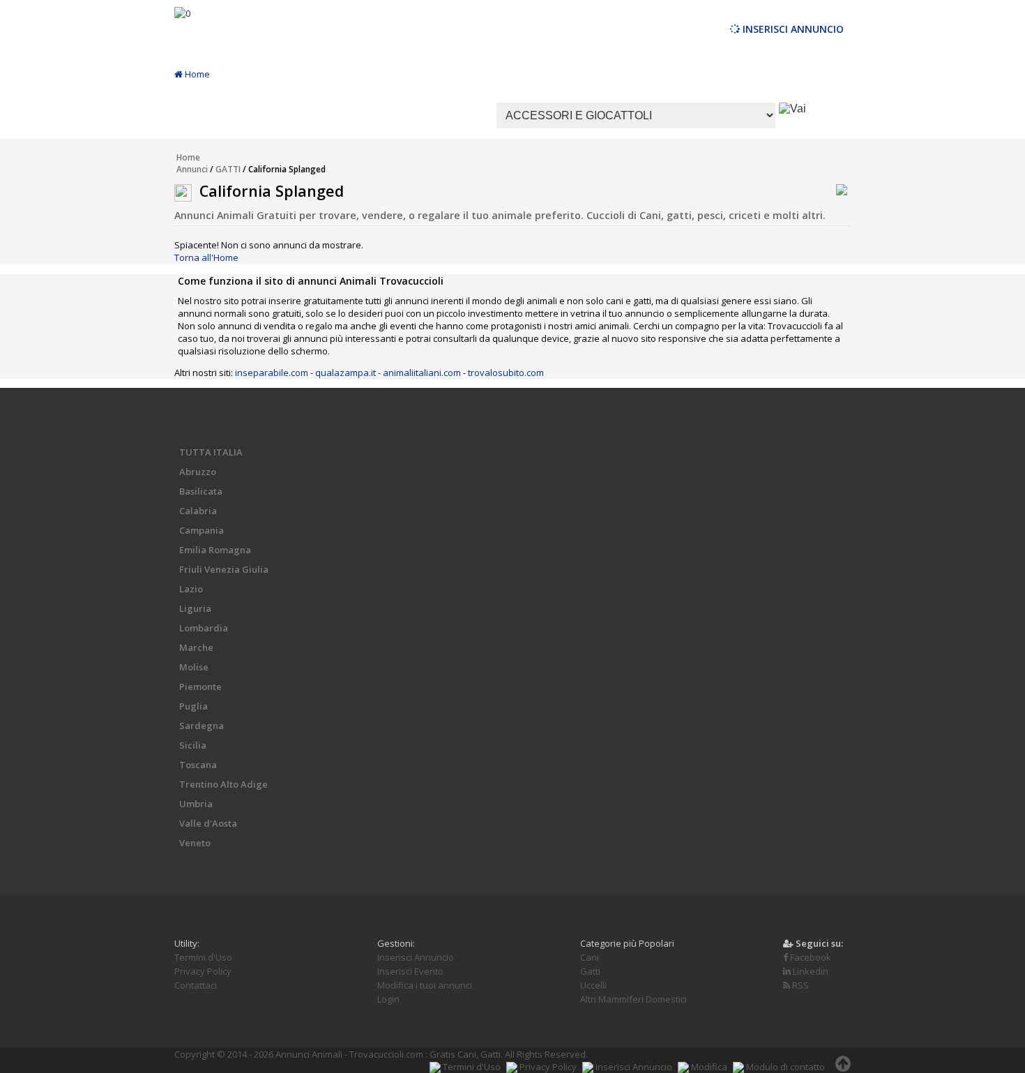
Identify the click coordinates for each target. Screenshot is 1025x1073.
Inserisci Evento (410, 971)
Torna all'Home (206, 257)
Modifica (708, 1066)
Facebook (809, 957)
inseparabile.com (271, 372)
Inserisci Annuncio (792, 29)
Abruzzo (197, 471)
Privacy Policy (202, 971)
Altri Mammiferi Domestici (633, 999)
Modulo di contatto (784, 1066)
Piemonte (200, 686)
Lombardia (203, 628)
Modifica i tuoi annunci (424, 985)
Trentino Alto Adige (223, 784)
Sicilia (192, 745)
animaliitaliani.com (422, 372)
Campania (201, 530)
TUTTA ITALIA (211, 452)
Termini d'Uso (203, 957)
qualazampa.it (345, 372)
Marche (196, 647)
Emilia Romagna (215, 549)
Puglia (193, 706)
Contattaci (195, 985)
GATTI (228, 169)
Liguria (195, 608)
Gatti (590, 971)
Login (388, 999)
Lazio (191, 589)
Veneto (195, 842)
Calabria (198, 510)
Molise (193, 667)
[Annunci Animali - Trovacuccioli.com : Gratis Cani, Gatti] (182, 13)
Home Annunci (192, 163)
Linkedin (809, 971)
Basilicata (200, 491)
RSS (799, 985)
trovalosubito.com (506, 372)
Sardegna (201, 725)
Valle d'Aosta (208, 823)
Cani (589, 957)
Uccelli (593, 985)
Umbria (196, 803)
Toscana (198, 764)
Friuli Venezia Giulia (223, 569)
